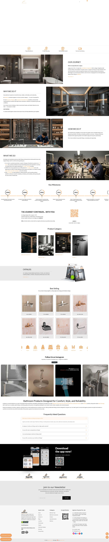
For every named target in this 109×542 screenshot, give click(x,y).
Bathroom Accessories (64, 403)
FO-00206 (45, 314)
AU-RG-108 (29, 337)
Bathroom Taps (55, 403)
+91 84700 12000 (76, 529)
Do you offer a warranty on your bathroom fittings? (32, 437)
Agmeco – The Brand (67, 1)
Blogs (39, 519)
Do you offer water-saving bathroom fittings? (31, 430)
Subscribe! (67, 497)
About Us (40, 514)
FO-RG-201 (63, 337)
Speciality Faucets (53, 519)
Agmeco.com (50, 540)
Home (35, 1)
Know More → (71, 76)
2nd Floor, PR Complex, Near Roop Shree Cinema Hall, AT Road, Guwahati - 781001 (80, 525)
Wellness (85, 403)
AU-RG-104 (80, 314)
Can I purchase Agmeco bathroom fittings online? (32, 434)
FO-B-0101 (80, 337)
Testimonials (40, 523)
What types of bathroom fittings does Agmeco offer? (32, 418)
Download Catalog (6, 539)
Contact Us (76, 1)
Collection (47, 1)
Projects (39, 525)
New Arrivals (40, 1)
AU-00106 (29, 314)
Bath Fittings (101, 403)
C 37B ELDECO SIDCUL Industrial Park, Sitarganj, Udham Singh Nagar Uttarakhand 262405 (79, 514)
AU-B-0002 (46, 337)
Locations (40, 521)
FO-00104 (63, 314)
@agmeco (55, 362)
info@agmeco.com (76, 531)
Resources (59, 1)
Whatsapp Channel (6, 535)
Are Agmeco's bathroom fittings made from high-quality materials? (35, 426)
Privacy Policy (40, 531)
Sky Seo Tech (62, 540)
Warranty (40, 529)
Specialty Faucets (77, 403)
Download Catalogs (42, 527)
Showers (71, 403)
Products (53, 1)
